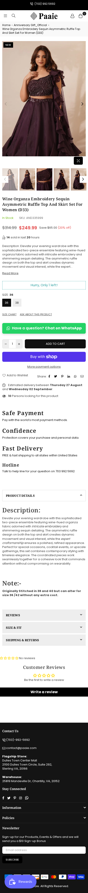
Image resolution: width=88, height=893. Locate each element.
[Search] (13, 15)
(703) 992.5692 (44, 4)
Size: (7, 295)
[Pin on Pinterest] (63, 376)
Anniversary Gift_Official (30, 25)
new (8, 45)
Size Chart (9, 314)
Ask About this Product (36, 314)
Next (82, 104)
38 (17, 303)
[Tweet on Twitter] (56, 376)
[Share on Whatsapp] (76, 376)
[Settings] (72, 15)
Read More (10, 273)
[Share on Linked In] (69, 376)
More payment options (44, 367)
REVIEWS (13, 615)
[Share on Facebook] (50, 376)
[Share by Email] (83, 376)
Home (6, 25)
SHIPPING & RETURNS (22, 640)
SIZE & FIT (14, 628)
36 (6, 303)
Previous (5, 104)
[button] (9, 658)
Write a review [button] (44, 692)
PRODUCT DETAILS (20, 496)
